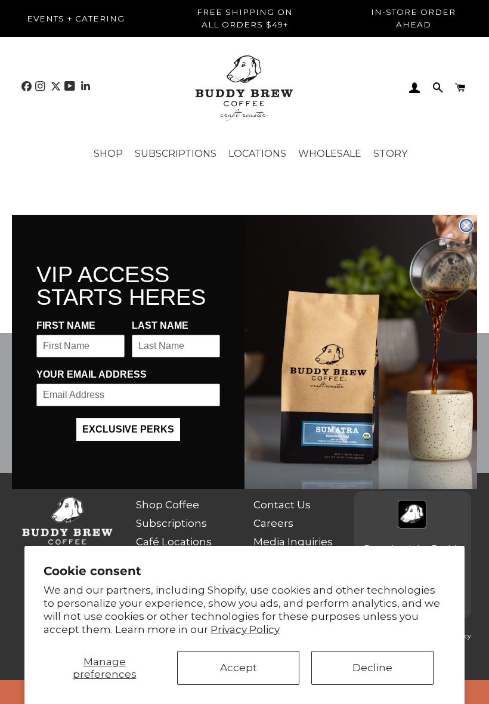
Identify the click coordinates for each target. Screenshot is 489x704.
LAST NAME (160, 325)
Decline (372, 668)
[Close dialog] (466, 225)
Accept (238, 668)
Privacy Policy (245, 629)
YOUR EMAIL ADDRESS (91, 374)
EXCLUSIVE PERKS (128, 429)
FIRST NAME (65, 325)
